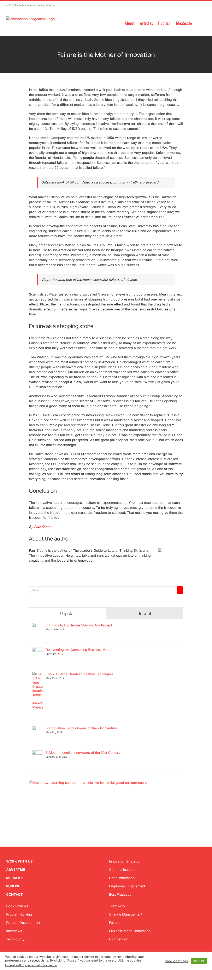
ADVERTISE (15, 869)
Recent (144, 613)
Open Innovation (122, 878)
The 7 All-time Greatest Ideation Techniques (79, 674)
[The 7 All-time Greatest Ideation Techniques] (37, 674)
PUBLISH (13, 886)
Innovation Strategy (124, 861)
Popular (67, 613)
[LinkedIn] (44, 805)
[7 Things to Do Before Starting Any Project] (37, 626)
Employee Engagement (127, 886)
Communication (121, 869)
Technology (15, 939)
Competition (118, 939)
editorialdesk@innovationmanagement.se (30, 5)
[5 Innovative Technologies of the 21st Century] (37, 728)
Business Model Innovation (130, 931)
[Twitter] (30, 805)
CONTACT (14, 894)
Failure (114, 923)
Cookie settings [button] (176, 961)
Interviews (14, 931)
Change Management (125, 914)
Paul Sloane (43, 527)
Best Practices (120, 894)
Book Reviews (17, 906)
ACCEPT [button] (198, 961)
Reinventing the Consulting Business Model (79, 650)
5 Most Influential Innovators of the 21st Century (83, 752)
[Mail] (50, 805)
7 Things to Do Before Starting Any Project (79, 625)
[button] (199, 22)
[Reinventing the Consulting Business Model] (37, 650)
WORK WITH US (19, 861)
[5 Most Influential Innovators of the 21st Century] (37, 753)
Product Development (23, 923)
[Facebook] (37, 805)
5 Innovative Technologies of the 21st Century (81, 728)
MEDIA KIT (15, 878)
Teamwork (117, 906)
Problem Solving (19, 914)
